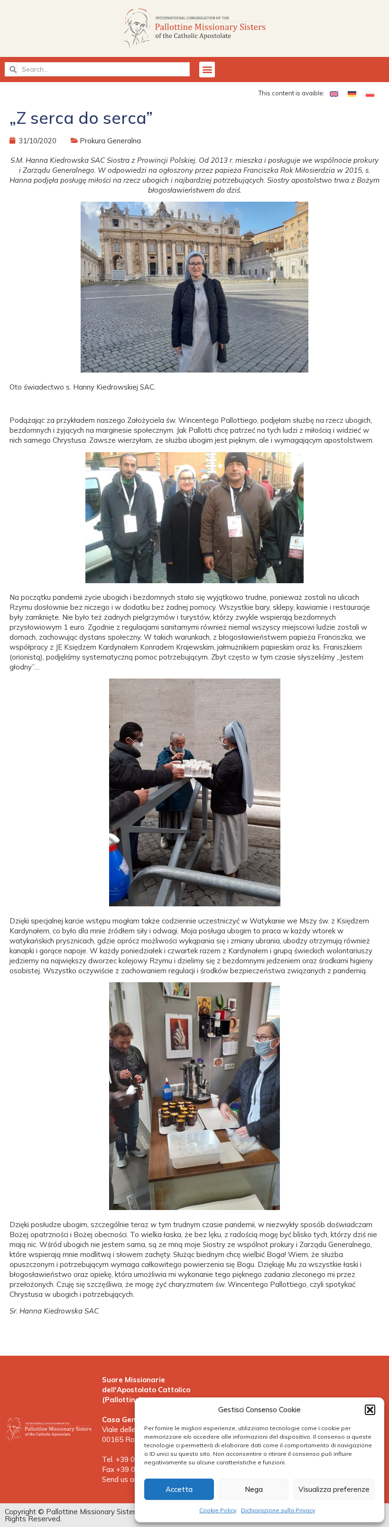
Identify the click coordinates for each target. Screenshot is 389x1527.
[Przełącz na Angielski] (334, 93)
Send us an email (129, 1479)
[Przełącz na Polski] (370, 93)
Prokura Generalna (110, 140)
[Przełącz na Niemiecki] (352, 93)
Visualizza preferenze (334, 1489)
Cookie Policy (217, 1510)
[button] (370, 1410)
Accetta (179, 1489)
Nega (254, 1489)
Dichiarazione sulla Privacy (278, 1510)
